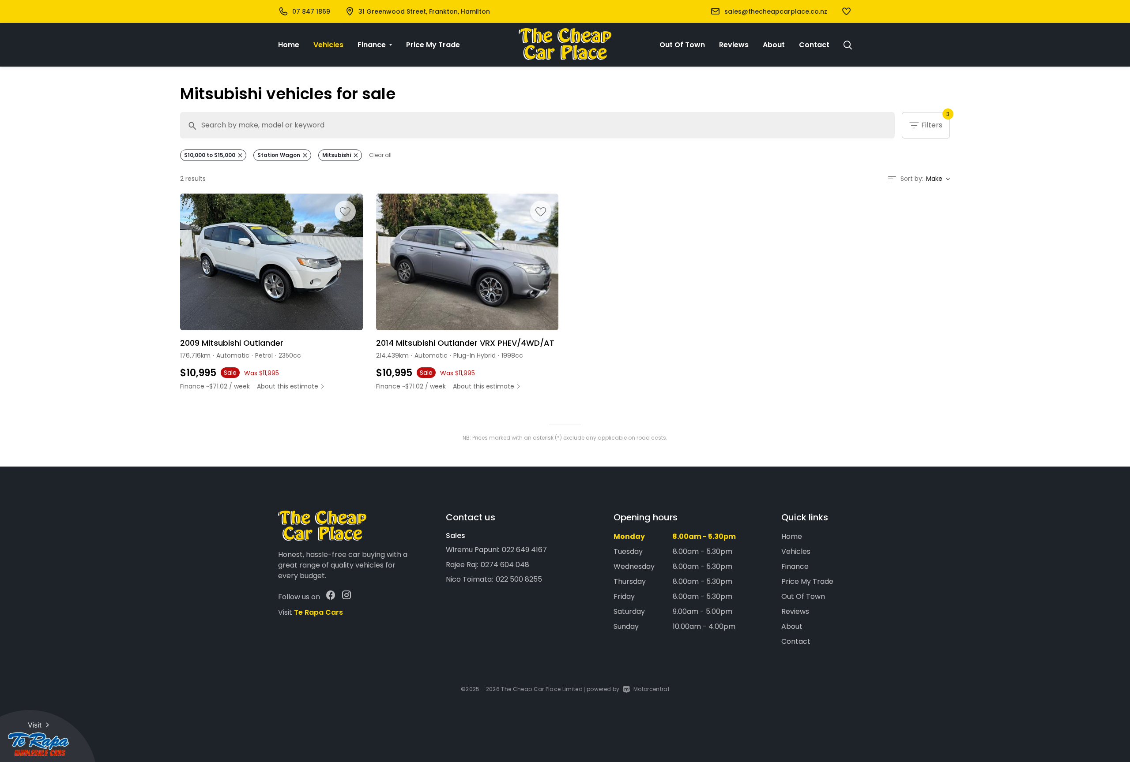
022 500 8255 (519, 579)
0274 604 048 (505, 565)
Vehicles (328, 45)
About (774, 45)
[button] (846, 12)
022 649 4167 (524, 550)
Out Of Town (682, 45)
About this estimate (287, 386)
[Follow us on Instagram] (346, 597)
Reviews (734, 45)
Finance (795, 566)
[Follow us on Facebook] (330, 597)
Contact (814, 45)
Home (288, 45)
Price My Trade (433, 45)
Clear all (380, 155)
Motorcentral (651, 689)
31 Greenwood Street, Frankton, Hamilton (424, 11)
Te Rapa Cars (318, 612)
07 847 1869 (311, 11)
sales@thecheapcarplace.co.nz (775, 11)
